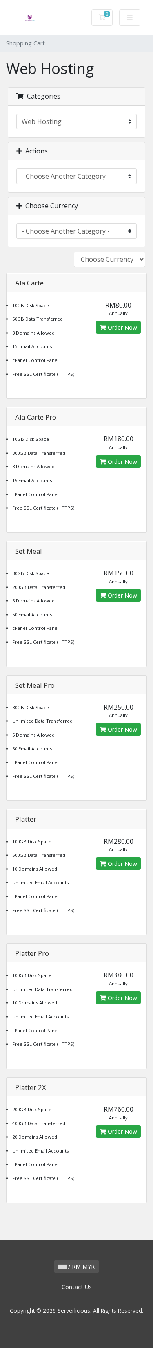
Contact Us (77, 1287)
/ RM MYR (81, 1266)
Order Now (121, 327)
